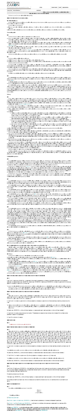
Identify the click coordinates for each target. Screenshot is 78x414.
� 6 (12, 80)
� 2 (51, 248)
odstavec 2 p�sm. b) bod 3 (25, 104)
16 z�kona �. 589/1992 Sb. (24, 403)
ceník (59, 7)
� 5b (15, 403)
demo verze (54, 7)
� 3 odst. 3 (10, 403)
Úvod (41, 7)
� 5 (35, 194)
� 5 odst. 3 (36, 261)
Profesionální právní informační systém (18, 7)
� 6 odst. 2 (25, 232)
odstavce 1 (28, 166)
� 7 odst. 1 (53, 257)
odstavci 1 (30, 49)
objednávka (65, 7)
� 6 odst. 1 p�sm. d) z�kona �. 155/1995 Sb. (19, 400)
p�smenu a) (11, 45)
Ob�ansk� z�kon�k (13, 397)
